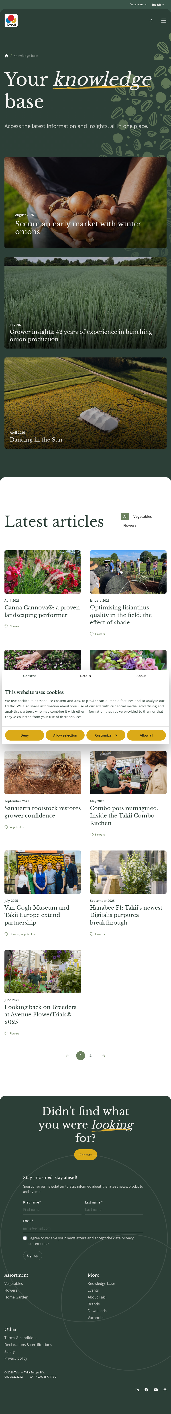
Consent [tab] (29, 676)
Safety (9, 1351)
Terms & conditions (20, 1337)
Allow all (146, 735)
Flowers (129, 525)
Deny (24, 735)
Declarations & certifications (28, 1344)
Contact (85, 1154)
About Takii (97, 1297)
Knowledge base (101, 1283)
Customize (103, 735)
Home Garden (16, 1297)
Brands (94, 1304)
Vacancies (96, 1317)
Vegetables (142, 516)
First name (31, 1202)
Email (27, 1221)
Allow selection (65, 735)
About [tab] (141, 676)
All (125, 516)
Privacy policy (15, 1358)
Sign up (32, 1255)
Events (93, 1290)
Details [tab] (85, 676)
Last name (92, 1202)
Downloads (97, 1310)
